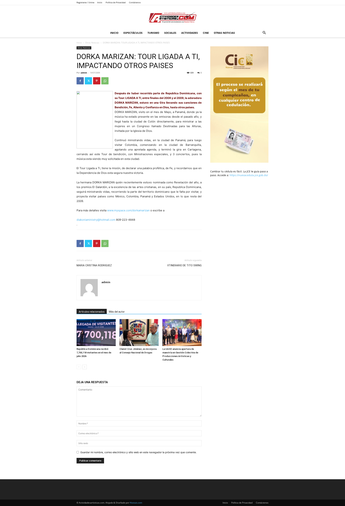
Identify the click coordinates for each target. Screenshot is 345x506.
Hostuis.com (136, 502)
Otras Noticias (224, 32)
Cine (206, 32)
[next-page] (84, 367)
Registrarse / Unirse (85, 2)
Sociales (170, 32)
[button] (264, 33)
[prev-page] (79, 367)
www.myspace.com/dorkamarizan (128, 210)
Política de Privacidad (116, 2)
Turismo (153, 32)
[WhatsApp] (105, 80)
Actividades (189, 32)
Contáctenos (135, 2)
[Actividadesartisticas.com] (172, 17)
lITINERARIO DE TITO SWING (184, 265)
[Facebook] (80, 80)
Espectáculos (132, 32)
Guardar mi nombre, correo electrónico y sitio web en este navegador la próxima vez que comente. (138, 452)
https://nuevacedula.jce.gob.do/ (249, 175)
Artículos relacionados (92, 311)
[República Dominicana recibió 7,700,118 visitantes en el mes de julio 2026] (96, 332)
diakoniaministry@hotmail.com (96, 219)
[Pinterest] (96, 80)
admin (84, 72)
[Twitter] (88, 80)
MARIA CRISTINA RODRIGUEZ (94, 265)
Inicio (99, 2)
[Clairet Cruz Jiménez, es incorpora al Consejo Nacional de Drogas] (139, 332)
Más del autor (117, 311)
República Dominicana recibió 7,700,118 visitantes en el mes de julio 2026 (94, 353)
